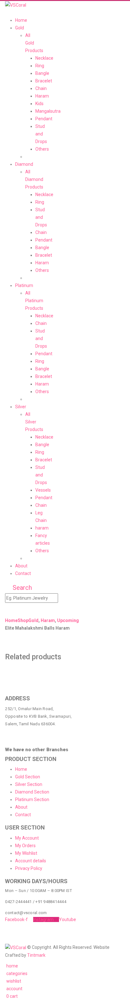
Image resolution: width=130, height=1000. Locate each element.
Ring (39, 65)
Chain (41, 88)
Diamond (24, 164)
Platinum (24, 285)
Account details (30, 860)
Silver (20, 406)
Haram (42, 96)
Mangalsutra (48, 111)
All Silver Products (34, 422)
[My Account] (10, 610)
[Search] (64, 598)
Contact (23, 573)
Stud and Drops (41, 134)
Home (21, 20)
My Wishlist (26, 853)
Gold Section (27, 776)
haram (42, 527)
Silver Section (28, 784)
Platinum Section (32, 799)
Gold (19, 27)
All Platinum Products (34, 300)
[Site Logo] (15, 4)
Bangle (42, 73)
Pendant (43, 118)
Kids (39, 103)
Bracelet (43, 80)
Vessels (43, 490)
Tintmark (36, 955)
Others (42, 149)
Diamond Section (32, 791)
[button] (7, 12)
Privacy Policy (28, 868)
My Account (27, 838)
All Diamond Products (34, 179)
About (21, 565)
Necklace (44, 58)
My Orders (25, 845)
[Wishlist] (21, 610)
